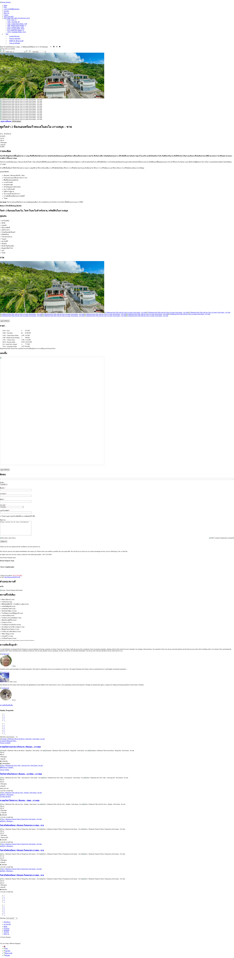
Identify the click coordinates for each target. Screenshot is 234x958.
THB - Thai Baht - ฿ (13, 22)
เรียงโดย (3, 737)
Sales (5, 7)
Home (5, 5)
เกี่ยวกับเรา (7, 922)
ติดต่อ (5, 926)
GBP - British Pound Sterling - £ (16, 25)
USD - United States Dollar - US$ (17, 24)
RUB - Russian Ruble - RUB (15, 28)
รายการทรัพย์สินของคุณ (11, 9)
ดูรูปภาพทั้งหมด (5, 321)
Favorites (6, 11)
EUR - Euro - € (11, 20)
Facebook (6, 928)
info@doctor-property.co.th (12, 577)
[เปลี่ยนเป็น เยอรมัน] (7, 951)
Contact (6, 15)
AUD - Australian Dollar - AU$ (16, 32)
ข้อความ (6, 13)
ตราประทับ (7, 924)
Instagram (6, 930)
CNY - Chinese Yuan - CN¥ (15, 27)
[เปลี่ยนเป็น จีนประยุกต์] (8, 953)
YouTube (6, 932)
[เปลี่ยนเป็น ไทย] (6, 948)
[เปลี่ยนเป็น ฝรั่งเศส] (7, 955)
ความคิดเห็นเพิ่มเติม (6, 705)
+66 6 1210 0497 (9, 16)
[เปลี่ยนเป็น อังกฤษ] (4, 946)
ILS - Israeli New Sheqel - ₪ (15, 30)
